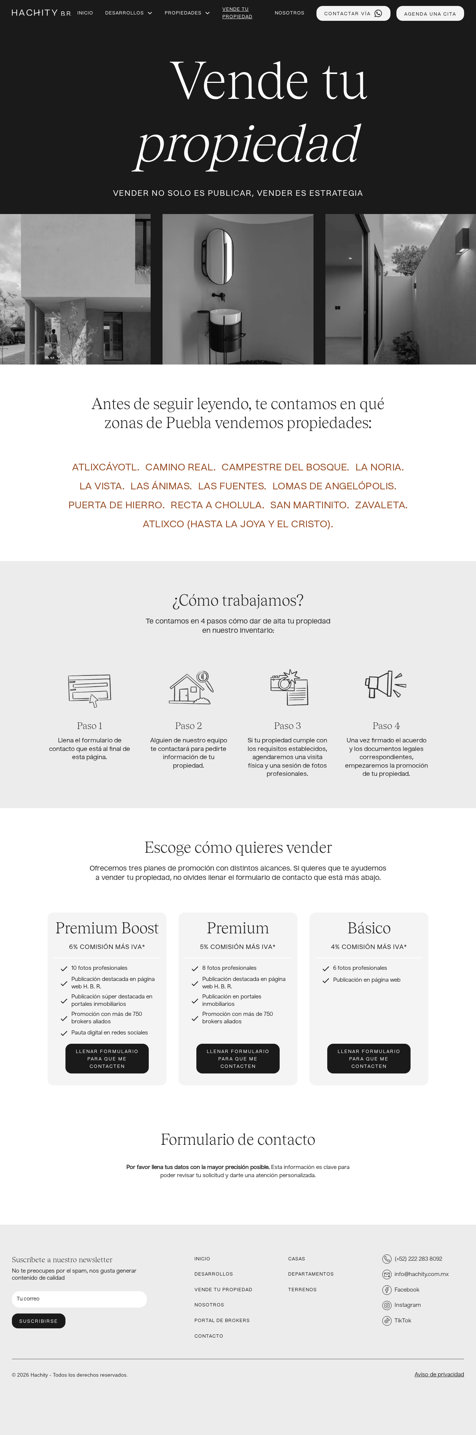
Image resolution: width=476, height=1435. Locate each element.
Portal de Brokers (222, 1321)
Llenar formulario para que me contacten (107, 1059)
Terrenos (302, 1290)
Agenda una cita (430, 14)
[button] (129, 13)
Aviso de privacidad (439, 1374)
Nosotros (290, 13)
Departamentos (311, 1274)
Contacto (208, 1336)
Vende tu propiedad (237, 13)
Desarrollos (124, 13)
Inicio (85, 13)
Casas (296, 1259)
